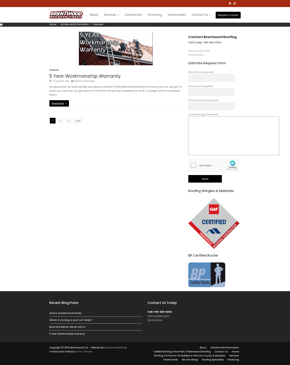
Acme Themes (83, 351)
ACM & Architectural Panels (65, 313)
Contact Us (200, 15)
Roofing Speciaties (213, 359)
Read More (58, 103)
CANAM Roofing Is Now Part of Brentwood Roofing (182, 351)
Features (54, 69)
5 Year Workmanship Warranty (85, 76)
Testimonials (176, 15)
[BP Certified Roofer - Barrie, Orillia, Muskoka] (206, 274)
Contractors (133, 15)
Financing (155, 15)
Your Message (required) (203, 114)
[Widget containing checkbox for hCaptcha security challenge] (213, 165)
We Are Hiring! (190, 359)
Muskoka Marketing (115, 347)
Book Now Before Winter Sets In (67, 327)
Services (110, 15)
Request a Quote (228, 15)
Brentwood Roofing (84, 81)
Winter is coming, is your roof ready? (70, 320)
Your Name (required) (201, 72)
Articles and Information (225, 347)
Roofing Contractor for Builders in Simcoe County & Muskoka (189, 355)
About (94, 15)
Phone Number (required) (203, 100)
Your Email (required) (200, 86)
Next (78, 120)
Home (235, 351)
